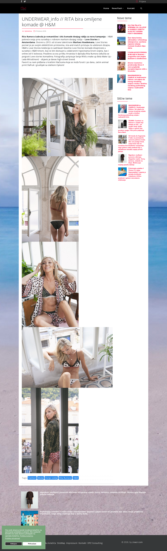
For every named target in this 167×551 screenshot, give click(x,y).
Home (106, 8)
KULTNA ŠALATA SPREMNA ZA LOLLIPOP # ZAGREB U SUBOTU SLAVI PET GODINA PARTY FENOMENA (137, 29)
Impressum (71, 543)
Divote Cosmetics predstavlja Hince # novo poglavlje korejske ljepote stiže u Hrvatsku (137, 67)
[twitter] (25, 1)
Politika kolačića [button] (26, 536)
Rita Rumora (65, 478)
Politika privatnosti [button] (12, 538)
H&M (75, 478)
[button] (140, 1)
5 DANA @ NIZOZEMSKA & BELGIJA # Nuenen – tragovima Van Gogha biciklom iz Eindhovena (137, 55)
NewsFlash (117, 8)
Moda (40, 478)
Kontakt (131, 8)
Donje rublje (51, 478)
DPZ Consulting (95, 543)
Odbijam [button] (13, 544)
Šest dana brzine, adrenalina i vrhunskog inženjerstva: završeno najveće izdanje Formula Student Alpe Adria (137, 43)
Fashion (32, 478)
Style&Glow (28, 31)
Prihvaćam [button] (32, 544)
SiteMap (61, 543)
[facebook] (21, 1)
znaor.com (137, 542)
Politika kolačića (48, 543)
